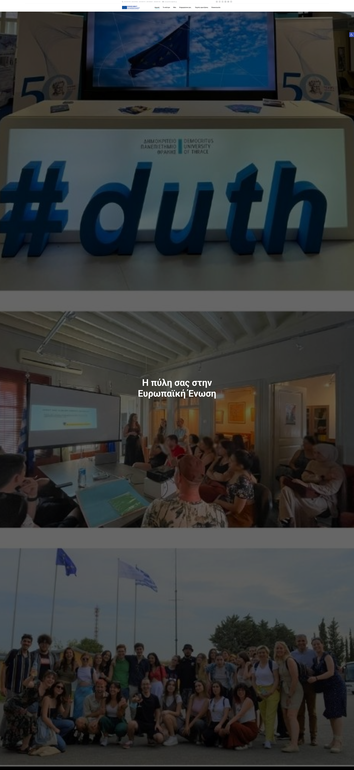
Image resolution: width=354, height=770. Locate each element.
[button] (351, 34)
